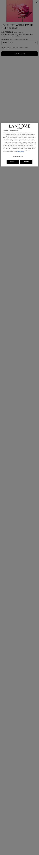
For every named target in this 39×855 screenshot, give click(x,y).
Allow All (26, 161)
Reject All (12, 161)
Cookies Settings (18, 156)
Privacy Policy (20, 151)
